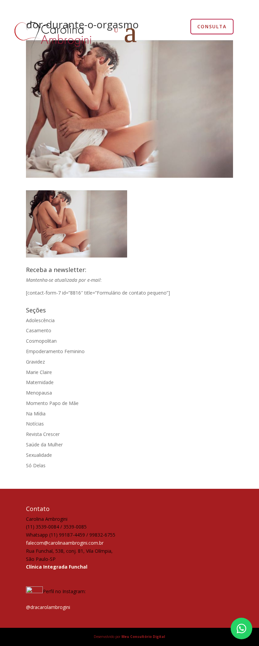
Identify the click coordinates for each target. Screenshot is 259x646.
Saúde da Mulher (44, 444)
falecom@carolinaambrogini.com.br (65, 543)
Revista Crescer (43, 434)
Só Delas (36, 465)
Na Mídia (36, 413)
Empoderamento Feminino (55, 351)
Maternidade (40, 382)
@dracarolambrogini (48, 607)
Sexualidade (39, 455)
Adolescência (40, 320)
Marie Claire (39, 372)
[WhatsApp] (241, 628)
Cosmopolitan (41, 341)
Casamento (38, 330)
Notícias (35, 423)
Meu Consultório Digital (143, 636)
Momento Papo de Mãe (52, 403)
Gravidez (35, 362)
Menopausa (39, 392)
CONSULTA (212, 26)
